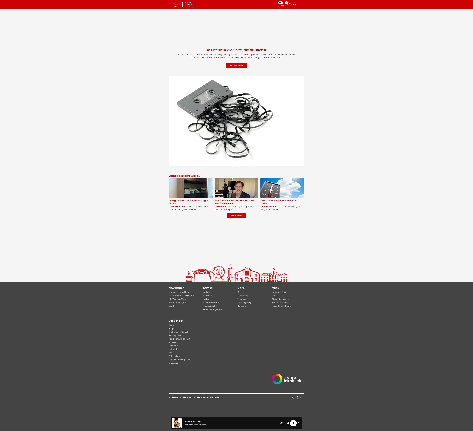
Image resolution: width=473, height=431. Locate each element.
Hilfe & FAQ (174, 353)
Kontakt (172, 342)
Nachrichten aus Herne (179, 292)
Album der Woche (280, 299)
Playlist (275, 295)
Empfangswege (244, 302)
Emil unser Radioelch (178, 332)
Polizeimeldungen (177, 302)
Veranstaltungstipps (212, 309)
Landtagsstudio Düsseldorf (181, 295)
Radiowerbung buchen (179, 339)
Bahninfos (207, 295)
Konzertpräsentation (281, 306)
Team (171, 325)
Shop (171, 328)
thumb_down (288, 423)
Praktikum (173, 346)
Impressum (174, 363)
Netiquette (174, 349)
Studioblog (242, 295)
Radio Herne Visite (211, 302)
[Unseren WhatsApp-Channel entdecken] (292, 397)
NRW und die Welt (177, 299)
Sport (171, 306)
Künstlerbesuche (279, 302)
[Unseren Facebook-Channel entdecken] (297, 397)
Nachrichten (176, 287)
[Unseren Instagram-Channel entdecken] (302, 397)
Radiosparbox (175, 335)
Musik (275, 287)
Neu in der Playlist (280, 292)
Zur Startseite (236, 65)
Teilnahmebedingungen (179, 359)
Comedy (241, 292)
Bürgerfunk (242, 306)
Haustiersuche (210, 306)
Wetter (206, 299)
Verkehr (206, 292)
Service (207, 287)
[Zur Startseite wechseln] (177, 4)
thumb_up (298, 423)
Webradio (242, 299)
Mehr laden (236, 215)
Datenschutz (174, 356)
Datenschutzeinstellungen (208, 397)
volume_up (282, 423)
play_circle (293, 423)
